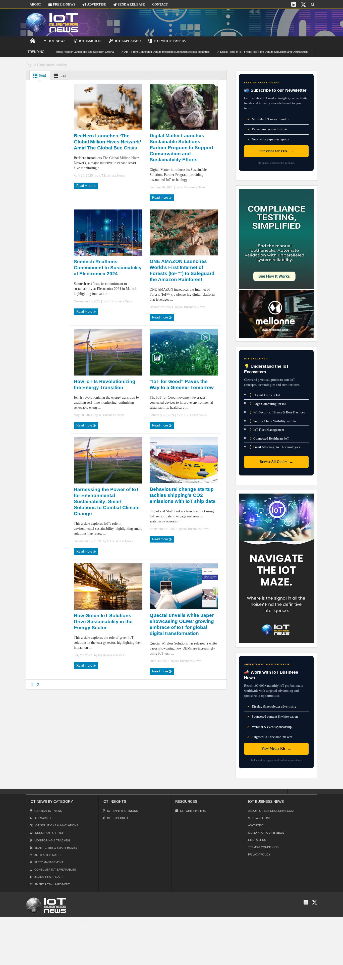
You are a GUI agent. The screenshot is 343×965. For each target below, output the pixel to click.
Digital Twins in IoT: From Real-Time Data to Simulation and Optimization (238, 51)
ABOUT (35, 4)
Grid (42, 75)
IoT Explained (128, 41)
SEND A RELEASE (131, 4)
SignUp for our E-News (266, 832)
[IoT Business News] (52, 22)
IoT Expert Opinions (122, 810)
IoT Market (42, 818)
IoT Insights (90, 41)
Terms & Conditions (263, 847)
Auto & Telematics (48, 854)
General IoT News (48, 810)
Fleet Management (48, 862)
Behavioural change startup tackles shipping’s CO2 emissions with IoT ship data (182, 495)
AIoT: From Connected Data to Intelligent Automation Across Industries (142, 51)
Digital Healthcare (48, 876)
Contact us (257, 839)
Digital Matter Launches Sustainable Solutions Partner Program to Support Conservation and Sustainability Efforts (181, 147)
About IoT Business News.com (271, 810)
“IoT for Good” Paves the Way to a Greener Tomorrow (182, 384)
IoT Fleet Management (267, 430)
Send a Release (259, 818)
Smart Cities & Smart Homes (55, 847)
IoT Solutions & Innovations (56, 825)
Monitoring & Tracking (52, 840)
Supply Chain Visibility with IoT (274, 421)
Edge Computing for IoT (268, 403)
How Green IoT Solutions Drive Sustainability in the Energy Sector (103, 621)
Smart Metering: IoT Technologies (275, 447)
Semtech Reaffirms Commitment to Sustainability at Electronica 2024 (108, 267)
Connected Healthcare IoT (269, 438)
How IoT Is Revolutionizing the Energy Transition (104, 384)
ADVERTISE (96, 4)
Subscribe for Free (276, 151)
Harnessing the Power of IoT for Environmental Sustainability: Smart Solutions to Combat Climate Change (107, 501)
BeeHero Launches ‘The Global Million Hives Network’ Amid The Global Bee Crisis (107, 141)
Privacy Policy (259, 854)
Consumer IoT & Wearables (55, 869)
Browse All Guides (276, 462)
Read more (84, 186)
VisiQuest (106, 920)
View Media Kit (276, 748)
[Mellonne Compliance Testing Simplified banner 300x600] (276, 263)
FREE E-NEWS (64, 4)
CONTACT (160, 4)
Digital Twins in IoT (265, 395)
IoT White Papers (170, 41)
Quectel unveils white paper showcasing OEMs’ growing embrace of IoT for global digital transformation (182, 624)
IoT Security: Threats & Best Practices (277, 412)
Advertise (255, 825)
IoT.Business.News (112, 175)
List (63, 75)
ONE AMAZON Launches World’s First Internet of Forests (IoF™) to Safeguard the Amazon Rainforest (182, 270)
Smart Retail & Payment (52, 884)
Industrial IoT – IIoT (49, 832)
